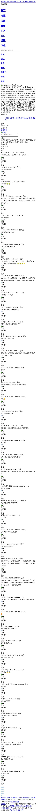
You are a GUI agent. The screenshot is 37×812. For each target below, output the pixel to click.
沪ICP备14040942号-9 (16, 806)
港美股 (3, 72)
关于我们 (4, 2)
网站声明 (10, 2)
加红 (3, 59)
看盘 (3, 68)
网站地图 (29, 2)
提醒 (3, 81)
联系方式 (16, 2)
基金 (3, 77)
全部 (3, 54)
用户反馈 (23, 2)
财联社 (3, 804)
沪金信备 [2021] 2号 (16, 810)
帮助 (34, 2)
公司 (3, 63)
